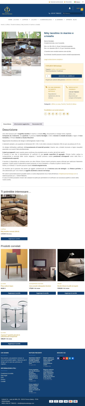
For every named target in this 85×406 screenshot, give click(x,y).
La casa (16, 19)
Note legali (4, 375)
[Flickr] (72, 358)
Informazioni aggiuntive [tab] (21, 124)
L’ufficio (25, 19)
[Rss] (67, 358)
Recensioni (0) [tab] (37, 124)
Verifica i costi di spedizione (58, 69)
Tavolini (63, 104)
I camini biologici (46, 19)
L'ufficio (7, 24)
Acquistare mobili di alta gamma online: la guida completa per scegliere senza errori (34, 360)
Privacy (3, 379)
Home (10, 19)
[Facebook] (58, 358)
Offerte (69, 19)
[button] (69, 8)
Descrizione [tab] (7, 124)
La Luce (34, 19)
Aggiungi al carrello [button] (14, 238)
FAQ (2, 377)
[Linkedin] (70, 358)
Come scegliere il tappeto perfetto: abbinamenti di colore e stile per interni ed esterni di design (34, 388)
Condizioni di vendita (7, 373)
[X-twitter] (61, 358)
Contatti (3, 381)
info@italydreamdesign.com (67, 174)
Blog (75, 19)
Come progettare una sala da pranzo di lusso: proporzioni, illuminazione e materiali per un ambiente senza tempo (34, 374)
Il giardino (59, 19)
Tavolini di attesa (15, 24)
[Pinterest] (64, 358)
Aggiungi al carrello (66, 76)
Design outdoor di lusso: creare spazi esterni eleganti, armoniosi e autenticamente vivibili (48, 361)
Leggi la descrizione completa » (53, 59)
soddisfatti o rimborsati (72, 79)
